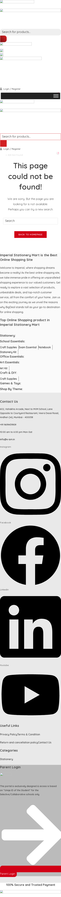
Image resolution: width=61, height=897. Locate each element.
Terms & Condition (28, 734)
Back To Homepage (30, 234)
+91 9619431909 (8, 424)
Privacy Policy (8, 734)
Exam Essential (28, 347)
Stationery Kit (8, 352)
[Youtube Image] (21, 71)
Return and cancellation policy (19, 742)
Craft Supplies (8, 347)
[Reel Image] (2, 54)
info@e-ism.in (7, 439)
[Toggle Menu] (56, 95)
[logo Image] (17, 4)
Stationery (6, 759)
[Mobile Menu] (1, 131)
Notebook (44, 347)
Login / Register (11, 88)
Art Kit (3, 368)
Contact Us (44, 742)
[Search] (3, 38)
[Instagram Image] (2, 50)
